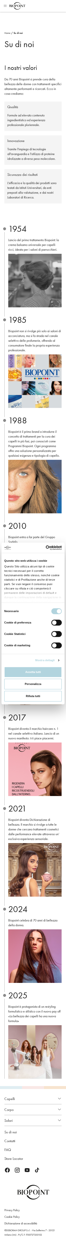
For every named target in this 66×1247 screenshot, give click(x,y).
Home (7, 33)
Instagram (17, 1170)
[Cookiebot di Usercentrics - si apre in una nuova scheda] (46, 547)
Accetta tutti (33, 672)
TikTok (37, 1170)
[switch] (56, 623)
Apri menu (5, 6)
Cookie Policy (12, 1216)
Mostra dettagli (45, 660)
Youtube (27, 1170)
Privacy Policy (12, 1210)
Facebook (7, 1170)
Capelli (9, 1099)
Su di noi (18, 33)
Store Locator (13, 1158)
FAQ (7, 1149)
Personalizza (33, 683)
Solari (8, 1120)
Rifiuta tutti (33, 696)
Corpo (9, 1109)
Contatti (9, 1141)
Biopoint (17, 6)
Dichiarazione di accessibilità (20, 1223)
